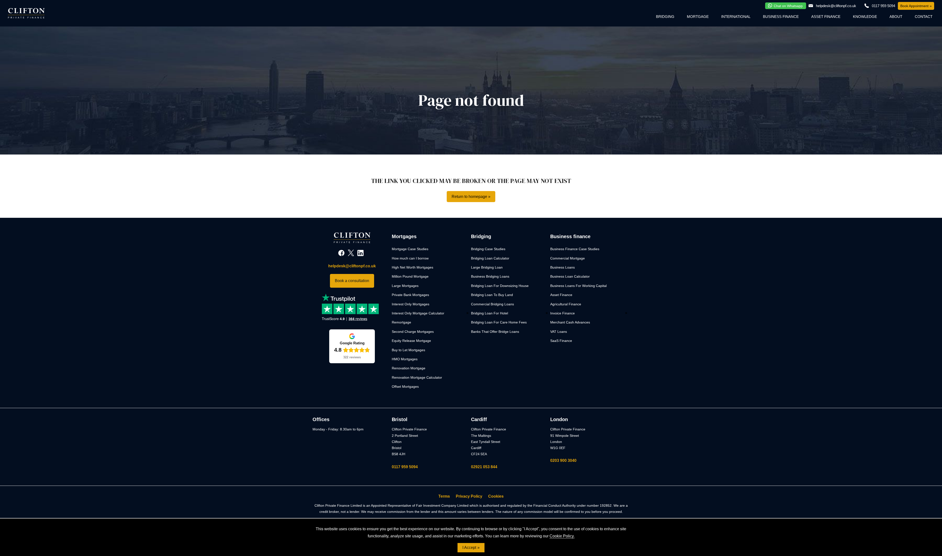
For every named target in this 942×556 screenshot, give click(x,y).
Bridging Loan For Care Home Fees (499, 322)
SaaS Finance (561, 341)
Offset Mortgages (405, 386)
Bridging (665, 16)
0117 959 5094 (405, 467)
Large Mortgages (405, 286)
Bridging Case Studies (488, 249)
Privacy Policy (469, 496)
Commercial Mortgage (567, 258)
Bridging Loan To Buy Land (492, 295)
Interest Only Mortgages (410, 304)
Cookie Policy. (562, 536)
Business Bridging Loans (490, 276)
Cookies (496, 496)
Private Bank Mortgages (410, 295)
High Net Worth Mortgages (412, 267)
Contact (923, 16)
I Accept (469, 547)
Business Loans (562, 267)
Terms (444, 496)
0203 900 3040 (563, 460)
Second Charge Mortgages (413, 332)
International (735, 16)
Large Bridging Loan (487, 267)
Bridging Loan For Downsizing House (500, 286)
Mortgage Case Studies (410, 249)
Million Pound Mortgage (410, 276)
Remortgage (401, 322)
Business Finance (781, 16)
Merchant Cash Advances (570, 322)
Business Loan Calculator (570, 276)
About (896, 16)
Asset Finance (825, 16)
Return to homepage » (471, 196)
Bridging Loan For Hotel (489, 313)
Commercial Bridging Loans (492, 304)
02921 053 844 (484, 467)
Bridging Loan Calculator (490, 258)
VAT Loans (558, 332)
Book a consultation (352, 281)
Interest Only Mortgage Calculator (418, 313)
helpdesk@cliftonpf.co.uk (836, 6)
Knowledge (865, 16)
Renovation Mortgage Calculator (417, 377)
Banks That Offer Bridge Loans (495, 332)
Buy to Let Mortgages (408, 350)
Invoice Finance (562, 313)
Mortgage (698, 16)
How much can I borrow (410, 258)
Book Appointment (914, 6)
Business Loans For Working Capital (578, 286)
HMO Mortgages (405, 359)
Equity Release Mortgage (411, 341)
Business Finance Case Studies (574, 249)
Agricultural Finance (565, 304)
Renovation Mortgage (408, 368)
